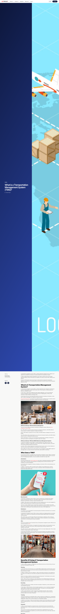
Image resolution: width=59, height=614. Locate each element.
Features (11, 1)
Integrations (22, 1)
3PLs (29, 523)
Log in (50, 1)
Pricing (31, 1)
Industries (16, 1)
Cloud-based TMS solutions (25, 398)
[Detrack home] (5, 1)
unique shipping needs (34, 460)
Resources (26, 1)
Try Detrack (54, 1)
